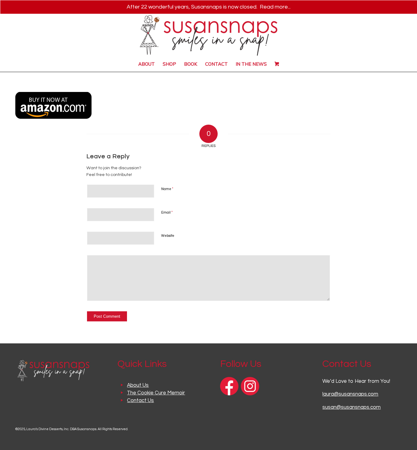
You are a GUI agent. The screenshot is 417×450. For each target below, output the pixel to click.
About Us (138, 385)
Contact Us (140, 400)
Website (167, 235)
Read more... (275, 7)
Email (167, 212)
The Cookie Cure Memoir (156, 393)
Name (167, 189)
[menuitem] (146, 64)
